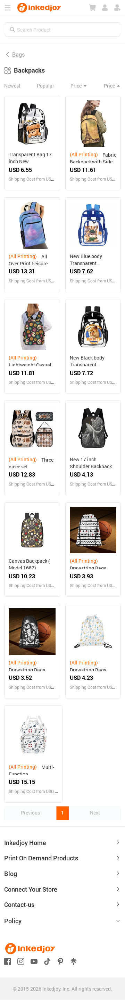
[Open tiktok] (47, 960)
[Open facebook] (7, 960)
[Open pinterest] (60, 960)
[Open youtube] (34, 960)
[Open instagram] (20, 960)
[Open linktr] (73, 960)
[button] (62, 921)
